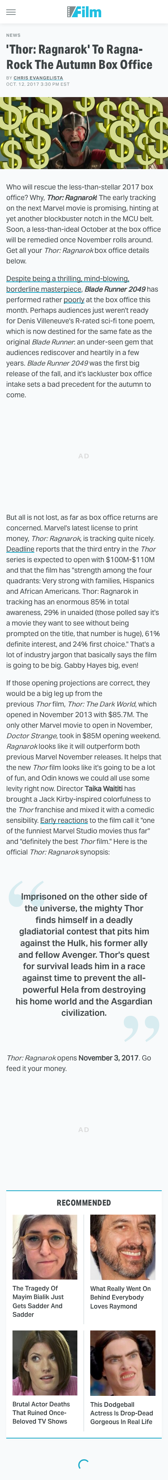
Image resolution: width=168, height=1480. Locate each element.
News (13, 35)
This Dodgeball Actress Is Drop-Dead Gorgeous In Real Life (121, 1413)
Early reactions (64, 820)
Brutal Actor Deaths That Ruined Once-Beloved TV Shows (41, 1413)
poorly (74, 299)
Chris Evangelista (38, 78)
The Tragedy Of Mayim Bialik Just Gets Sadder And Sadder (38, 1301)
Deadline (20, 548)
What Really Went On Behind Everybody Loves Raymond (120, 1298)
